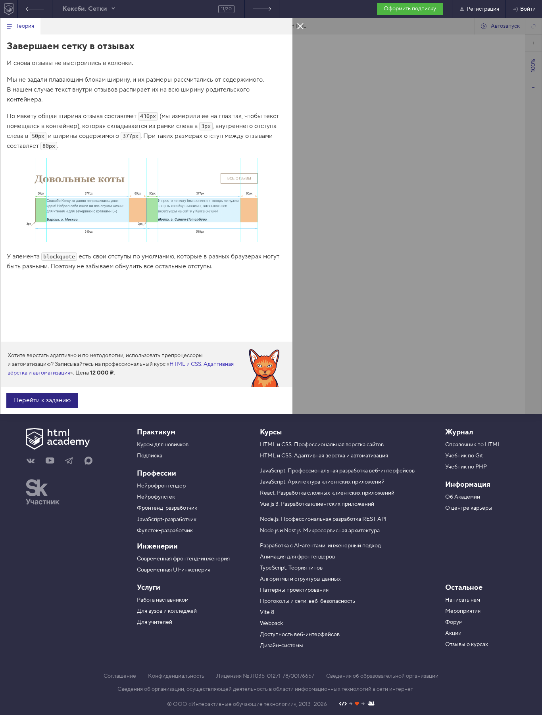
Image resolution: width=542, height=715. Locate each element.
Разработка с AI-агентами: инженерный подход (320, 545)
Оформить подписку (410, 8)
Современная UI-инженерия (173, 570)
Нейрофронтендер (161, 485)
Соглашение (120, 676)
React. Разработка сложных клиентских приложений (327, 493)
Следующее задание (261, 9)
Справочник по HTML (473, 444)
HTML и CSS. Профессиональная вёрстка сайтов (322, 444)
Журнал (459, 432)
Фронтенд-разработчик (167, 508)
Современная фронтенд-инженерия (183, 558)
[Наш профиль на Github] (357, 704)
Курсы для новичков (162, 444)
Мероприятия (462, 611)
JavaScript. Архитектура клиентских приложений (322, 482)
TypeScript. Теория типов (291, 568)
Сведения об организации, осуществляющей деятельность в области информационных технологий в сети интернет (265, 689)
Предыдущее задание (34, 9)
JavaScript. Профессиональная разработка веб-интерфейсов (337, 470)
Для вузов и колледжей (167, 611)
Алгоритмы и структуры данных (300, 579)
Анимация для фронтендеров (297, 556)
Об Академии (462, 497)
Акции (453, 633)
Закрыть (300, 26)
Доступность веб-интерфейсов (300, 634)
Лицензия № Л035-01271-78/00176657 (265, 676)
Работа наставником (162, 600)
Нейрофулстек (156, 497)
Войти (528, 9)
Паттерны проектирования (294, 590)
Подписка (149, 455)
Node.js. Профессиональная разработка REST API (323, 519)
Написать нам (462, 600)
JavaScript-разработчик (166, 519)
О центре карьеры (468, 508)
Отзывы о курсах (466, 644)
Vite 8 (267, 612)
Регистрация (483, 9)
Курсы (271, 432)
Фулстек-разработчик (165, 530)
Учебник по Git (464, 455)
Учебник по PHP (466, 466)
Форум (454, 622)
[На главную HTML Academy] (8, 9)
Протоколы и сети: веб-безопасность (307, 601)
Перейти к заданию (42, 400)
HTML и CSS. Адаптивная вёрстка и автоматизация (324, 455)
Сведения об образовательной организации (382, 676)
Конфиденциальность (176, 676)
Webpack (271, 623)
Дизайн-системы (281, 645)
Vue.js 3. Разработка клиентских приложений (317, 504)
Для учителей (154, 622)
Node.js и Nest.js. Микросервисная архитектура (320, 530)
